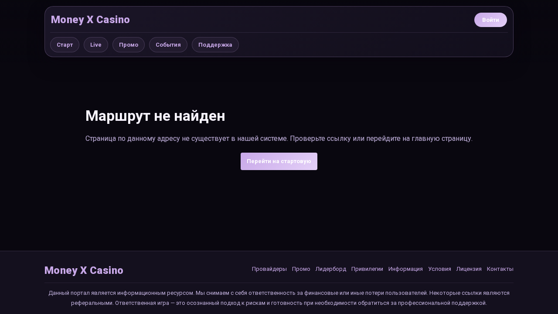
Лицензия (469, 269)
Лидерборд (331, 269)
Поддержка (215, 44)
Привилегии (367, 269)
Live (96, 44)
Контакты (500, 269)
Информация (405, 269)
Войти (490, 20)
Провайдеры (269, 269)
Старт (65, 44)
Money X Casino (90, 20)
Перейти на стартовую (279, 161)
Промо (128, 44)
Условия (439, 269)
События (168, 44)
